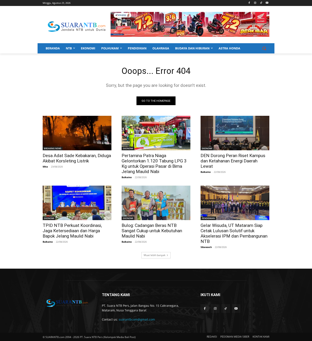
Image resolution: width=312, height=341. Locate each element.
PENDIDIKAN (208, 218)
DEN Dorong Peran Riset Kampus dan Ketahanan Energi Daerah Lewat (233, 161)
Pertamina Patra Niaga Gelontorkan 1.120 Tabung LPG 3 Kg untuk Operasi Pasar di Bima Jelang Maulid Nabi (154, 163)
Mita (45, 166)
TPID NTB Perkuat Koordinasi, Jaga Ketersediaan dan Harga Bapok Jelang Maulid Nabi (72, 231)
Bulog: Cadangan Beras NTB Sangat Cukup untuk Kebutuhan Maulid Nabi (152, 231)
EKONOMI (128, 148)
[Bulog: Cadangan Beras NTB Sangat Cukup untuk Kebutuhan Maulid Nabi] (156, 203)
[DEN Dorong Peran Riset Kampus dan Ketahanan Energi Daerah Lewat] (235, 133)
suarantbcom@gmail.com (137, 319)
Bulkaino (127, 177)
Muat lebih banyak (154, 255)
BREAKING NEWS (52, 148)
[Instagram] (255, 3)
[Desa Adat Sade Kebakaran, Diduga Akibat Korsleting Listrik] (77, 133)
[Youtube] (266, 3)
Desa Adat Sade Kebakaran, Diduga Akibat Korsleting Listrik (77, 158)
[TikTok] (261, 3)
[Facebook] (249, 3)
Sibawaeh (206, 247)
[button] (264, 48)
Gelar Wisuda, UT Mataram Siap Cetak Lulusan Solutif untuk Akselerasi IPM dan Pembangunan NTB (234, 233)
